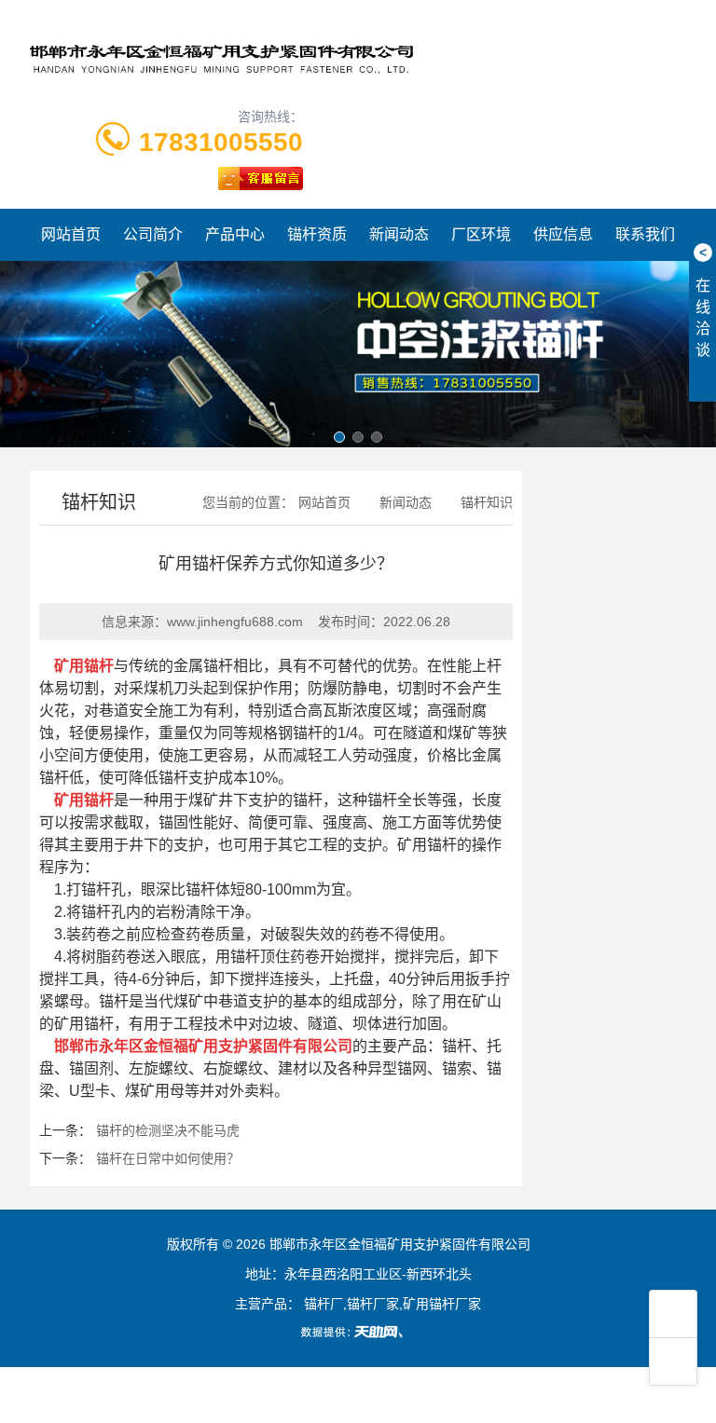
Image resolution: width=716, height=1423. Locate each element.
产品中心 (235, 234)
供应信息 (563, 234)
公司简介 (153, 234)
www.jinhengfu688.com (235, 621)
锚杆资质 (317, 234)
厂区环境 (481, 234)
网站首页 (71, 234)
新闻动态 (399, 234)
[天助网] (358, 1331)
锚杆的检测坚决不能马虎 (168, 1130)
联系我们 (645, 234)
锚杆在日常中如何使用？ (168, 1158)
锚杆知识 (487, 502)
